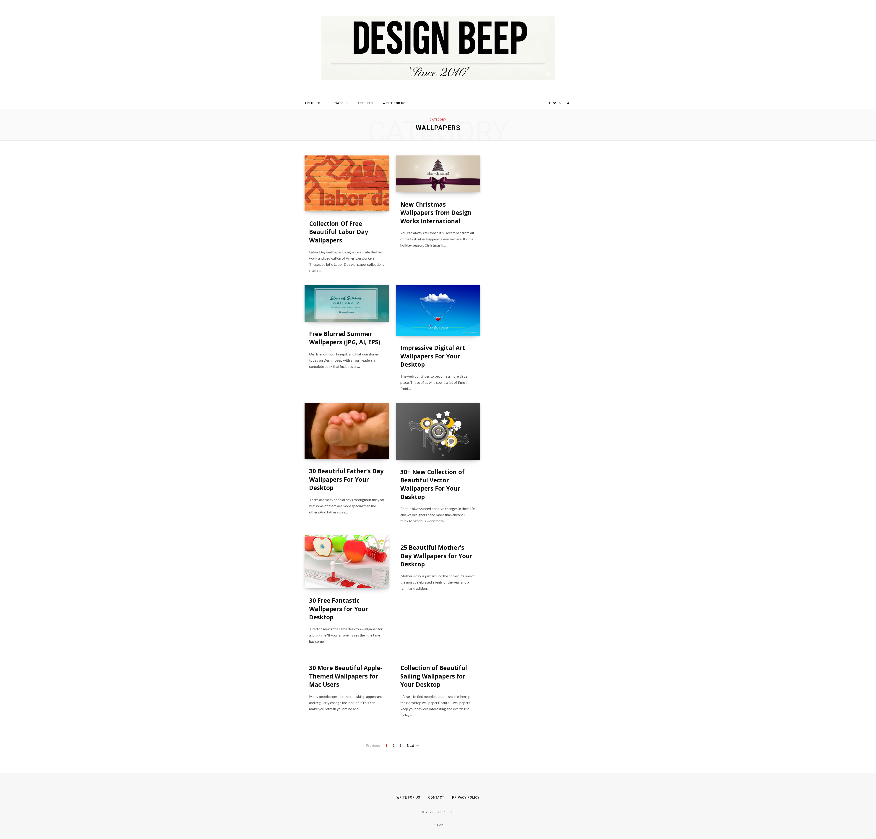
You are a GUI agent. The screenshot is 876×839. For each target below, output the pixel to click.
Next (410, 745)
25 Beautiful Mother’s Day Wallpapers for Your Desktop (436, 555)
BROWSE (337, 103)
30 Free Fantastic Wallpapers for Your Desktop (338, 608)
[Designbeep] (438, 48)
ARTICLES (312, 103)
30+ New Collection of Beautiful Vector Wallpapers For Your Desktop (432, 484)
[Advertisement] (528, 223)
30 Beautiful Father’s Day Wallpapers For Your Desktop (346, 479)
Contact (436, 797)
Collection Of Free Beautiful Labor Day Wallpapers (338, 231)
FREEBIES (365, 103)
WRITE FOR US (394, 103)
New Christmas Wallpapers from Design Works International (436, 212)
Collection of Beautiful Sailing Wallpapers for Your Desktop (433, 676)
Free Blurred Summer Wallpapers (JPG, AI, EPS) (344, 338)
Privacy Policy (466, 797)
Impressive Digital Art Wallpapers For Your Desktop (432, 356)
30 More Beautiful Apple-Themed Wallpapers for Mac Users (345, 676)
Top (439, 824)
